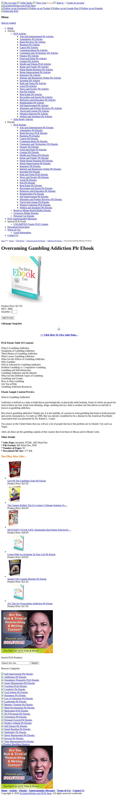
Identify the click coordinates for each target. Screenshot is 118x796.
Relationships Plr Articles (32, 102)
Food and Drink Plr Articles (33, 58)
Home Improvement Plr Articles (35, 72)
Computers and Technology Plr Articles (39, 53)
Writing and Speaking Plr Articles (36, 116)
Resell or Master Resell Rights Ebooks (32, 210)
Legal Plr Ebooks (28, 180)
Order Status (26, 3)
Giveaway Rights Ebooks (26, 213)
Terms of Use (13, 229)
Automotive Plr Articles (31, 39)
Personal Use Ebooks (24, 216)
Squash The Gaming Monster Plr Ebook (26, 579)
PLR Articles (20, 33)
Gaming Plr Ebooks (29, 152)
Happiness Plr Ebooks (15, 695)
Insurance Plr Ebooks (30, 166)
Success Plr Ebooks (13, 738)
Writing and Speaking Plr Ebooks (36, 207)
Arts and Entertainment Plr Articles (36, 36)
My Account (10, 3)
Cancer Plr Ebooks (29, 138)
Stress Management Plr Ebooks (19, 735)
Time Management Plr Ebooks (19, 741)
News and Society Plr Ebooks (34, 177)
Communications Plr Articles (33, 50)
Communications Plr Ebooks (33, 141)
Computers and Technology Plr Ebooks (39, 144)
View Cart (41, 3)
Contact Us (12, 235)
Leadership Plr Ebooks (15, 701)
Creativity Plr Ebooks (14, 689)
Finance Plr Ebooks (29, 147)
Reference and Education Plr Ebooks (37, 191)
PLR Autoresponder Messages (22, 218)
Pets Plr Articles (27, 91)
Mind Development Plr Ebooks (19, 707)
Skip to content (8, 23)
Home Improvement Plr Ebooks (35, 163)
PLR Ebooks (20, 125)
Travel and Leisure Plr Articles (34, 111)
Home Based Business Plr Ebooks (36, 160)
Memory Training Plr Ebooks (18, 704)
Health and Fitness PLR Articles (35, 64)
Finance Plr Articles (29, 55)
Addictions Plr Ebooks (54, 241)
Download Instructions (18, 227)
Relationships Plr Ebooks (32, 194)
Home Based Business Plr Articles (36, 69)
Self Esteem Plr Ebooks (15, 726)
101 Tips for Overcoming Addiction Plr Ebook (30, 603)
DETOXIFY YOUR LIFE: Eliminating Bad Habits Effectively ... (39, 530)
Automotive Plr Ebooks (31, 130)
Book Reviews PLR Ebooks (33, 133)
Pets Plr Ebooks (27, 183)
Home (10, 28)
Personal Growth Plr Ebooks (18, 720)
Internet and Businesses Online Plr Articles (40, 78)
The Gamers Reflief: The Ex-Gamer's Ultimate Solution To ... (37, 505)
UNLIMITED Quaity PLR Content (31, 224)
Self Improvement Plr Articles (34, 105)
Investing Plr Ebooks (30, 171)
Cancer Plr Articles (29, 47)
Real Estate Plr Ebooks (31, 185)
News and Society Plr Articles (34, 89)
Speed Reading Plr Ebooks (17, 729)
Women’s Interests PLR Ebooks (35, 205)
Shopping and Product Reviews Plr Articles (41, 108)
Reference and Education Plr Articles (37, 100)
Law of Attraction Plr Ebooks (18, 698)
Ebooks (11, 241)
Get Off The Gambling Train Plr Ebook (26, 480)
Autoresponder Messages (42, 790)
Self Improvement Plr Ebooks (34, 196)
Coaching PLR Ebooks (15, 686)
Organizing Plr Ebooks (15, 717)
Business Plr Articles (30, 44)
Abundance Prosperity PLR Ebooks (21, 680)
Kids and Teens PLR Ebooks (34, 174)
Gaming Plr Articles (29, 61)
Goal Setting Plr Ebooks (16, 692)
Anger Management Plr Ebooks (19, 683)
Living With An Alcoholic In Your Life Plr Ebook (31, 554)
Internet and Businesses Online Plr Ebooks (40, 169)
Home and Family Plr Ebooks (34, 158)
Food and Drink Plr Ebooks (33, 149)
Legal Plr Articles (28, 86)
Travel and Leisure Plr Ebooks (34, 202)
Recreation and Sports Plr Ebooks (36, 188)
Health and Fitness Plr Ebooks (34, 155)
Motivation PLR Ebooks (16, 710)
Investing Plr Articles (30, 80)
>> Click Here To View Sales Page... (59, 335)
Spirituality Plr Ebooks (15, 732)
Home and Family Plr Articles (34, 67)
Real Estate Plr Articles (31, 94)
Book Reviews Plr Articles (32, 42)
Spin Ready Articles (23, 119)
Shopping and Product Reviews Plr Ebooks (41, 199)
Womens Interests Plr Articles (34, 113)
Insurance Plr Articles (30, 75)
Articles (13, 790)
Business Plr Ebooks (30, 136)
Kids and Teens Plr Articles (33, 83)
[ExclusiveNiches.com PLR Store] (18, 5)
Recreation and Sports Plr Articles (36, 97)
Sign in (60, 3)
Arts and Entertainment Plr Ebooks (36, 127)
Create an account (75, 3)
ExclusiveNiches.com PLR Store (36, 793)
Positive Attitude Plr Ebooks (18, 723)
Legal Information (22, 232)
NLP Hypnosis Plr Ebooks (17, 714)
